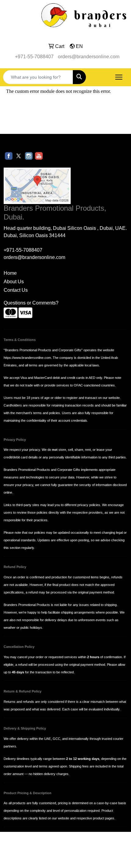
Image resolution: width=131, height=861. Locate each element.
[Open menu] (119, 77)
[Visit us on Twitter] (19, 155)
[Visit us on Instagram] (29, 155)
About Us (14, 281)
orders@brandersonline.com (88, 56)
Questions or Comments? (31, 302)
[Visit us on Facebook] (8, 155)
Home (10, 273)
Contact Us (16, 290)
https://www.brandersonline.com (27, 357)
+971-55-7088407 (34, 56)
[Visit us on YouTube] (39, 155)
